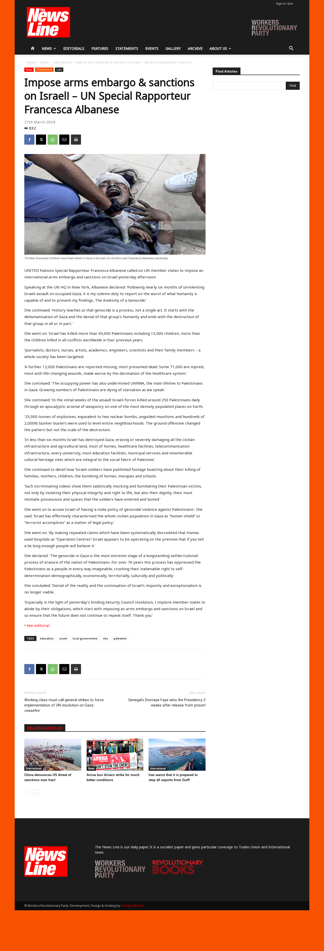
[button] (291, 49)
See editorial (37, 625)
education (47, 638)
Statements (126, 48)
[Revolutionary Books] (178, 873)
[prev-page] (27, 793)
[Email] (64, 140)
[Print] (76, 140)
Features (99, 48)
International (62, 62)
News (47, 48)
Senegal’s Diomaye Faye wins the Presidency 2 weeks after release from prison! (167, 702)
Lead (59, 69)
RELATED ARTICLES (44, 728)
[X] (41, 140)
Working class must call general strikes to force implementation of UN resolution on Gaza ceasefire (64, 705)
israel (63, 638)
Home (31, 62)
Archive (195, 48)
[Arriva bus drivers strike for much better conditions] (115, 755)
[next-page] (35, 793)
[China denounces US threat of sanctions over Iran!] (52, 754)
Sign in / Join (284, 3)
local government (85, 638)
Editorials (73, 48)
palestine (120, 638)
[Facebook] (29, 140)
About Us (218, 48)
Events (151, 48)
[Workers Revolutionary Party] (120, 876)
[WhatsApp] (53, 140)
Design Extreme (133, 905)
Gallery (173, 48)
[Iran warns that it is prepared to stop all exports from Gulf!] (177, 755)
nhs (105, 638)
